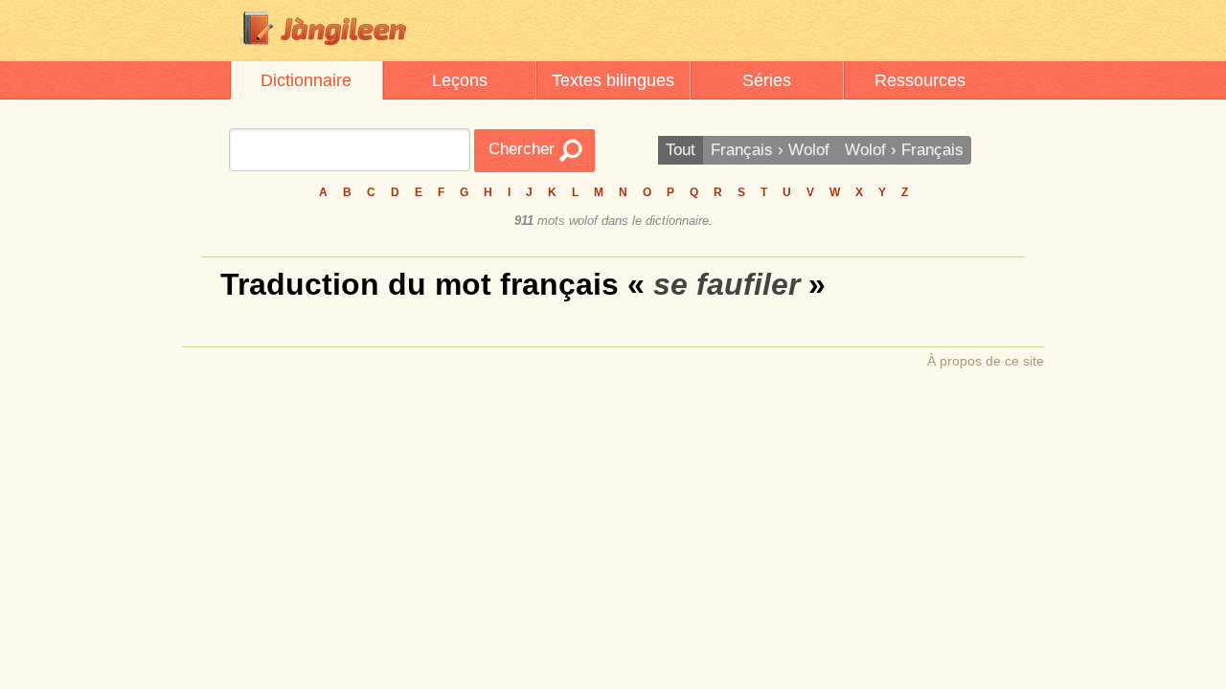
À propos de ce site (985, 360)
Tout (680, 150)
